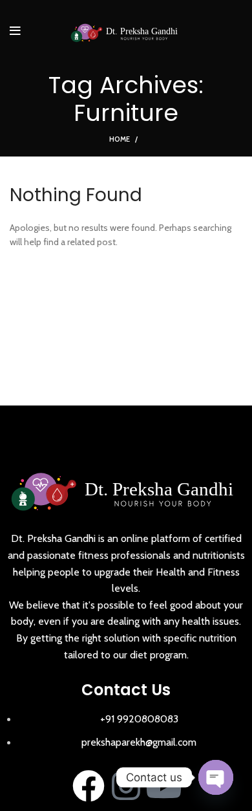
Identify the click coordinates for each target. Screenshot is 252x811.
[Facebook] (88, 786)
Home (119, 139)
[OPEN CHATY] (215, 777)
